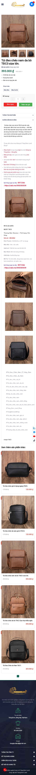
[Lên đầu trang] (31, 766)
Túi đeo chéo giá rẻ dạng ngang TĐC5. (15, 486)
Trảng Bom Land (22, 772)
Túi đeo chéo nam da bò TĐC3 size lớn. (16, 576)
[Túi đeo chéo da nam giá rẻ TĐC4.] (18, 512)
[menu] (2, 5)
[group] (18, 31)
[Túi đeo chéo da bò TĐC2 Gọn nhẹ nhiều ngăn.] (18, 601)
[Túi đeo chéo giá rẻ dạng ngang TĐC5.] (18, 467)
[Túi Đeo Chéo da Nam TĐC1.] (18, 646)
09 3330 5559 (18, 730)
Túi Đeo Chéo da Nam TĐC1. (12, 665)
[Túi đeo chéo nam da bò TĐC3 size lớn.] (18, 557)
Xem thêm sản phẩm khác (13, 447)
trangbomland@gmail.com (18, 743)
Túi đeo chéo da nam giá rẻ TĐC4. (14, 531)
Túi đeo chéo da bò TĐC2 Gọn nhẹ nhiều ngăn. (18, 620)
